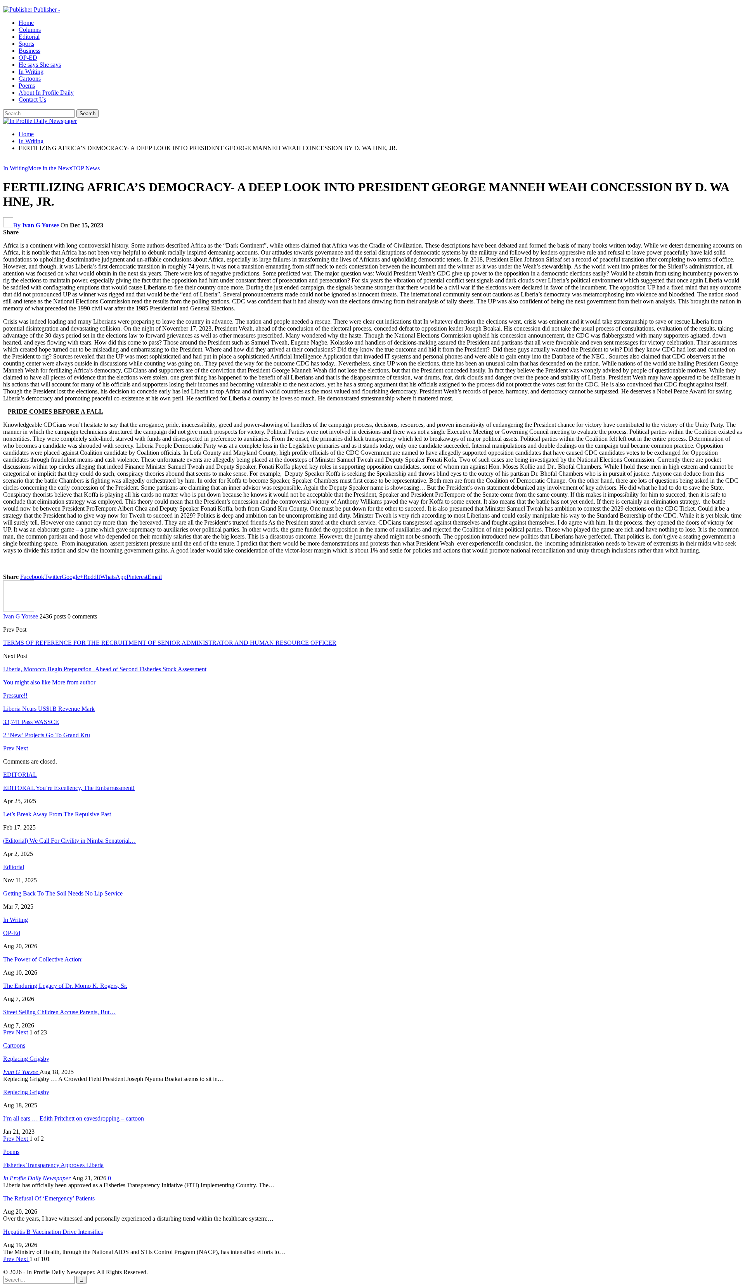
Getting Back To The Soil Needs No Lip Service (63, 893)
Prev (9, 748)
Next (22, 748)
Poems (27, 85)
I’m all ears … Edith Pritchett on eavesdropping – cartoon (73, 1118)
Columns (30, 29)
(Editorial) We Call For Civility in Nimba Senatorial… (69, 840)
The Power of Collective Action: (43, 959)
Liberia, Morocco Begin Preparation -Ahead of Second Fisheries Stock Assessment (104, 669)
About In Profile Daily (46, 92)
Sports (26, 43)
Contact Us (32, 99)
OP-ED (28, 57)
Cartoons (30, 78)
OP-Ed (11, 933)
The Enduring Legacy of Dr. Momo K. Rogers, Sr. (65, 985)
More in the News (50, 168)
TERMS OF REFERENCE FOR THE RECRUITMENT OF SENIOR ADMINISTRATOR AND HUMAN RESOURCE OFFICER (169, 642)
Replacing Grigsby (26, 1058)
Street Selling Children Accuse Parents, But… (59, 1012)
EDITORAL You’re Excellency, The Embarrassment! (69, 788)
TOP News (86, 168)
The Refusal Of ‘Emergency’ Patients (49, 1198)
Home (26, 22)
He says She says (40, 64)
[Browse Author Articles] (18, 609)
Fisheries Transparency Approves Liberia (53, 1165)
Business (29, 50)
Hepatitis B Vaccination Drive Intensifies (53, 1231)
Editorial (29, 36)
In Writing (31, 71)
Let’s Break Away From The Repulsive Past (57, 814)
